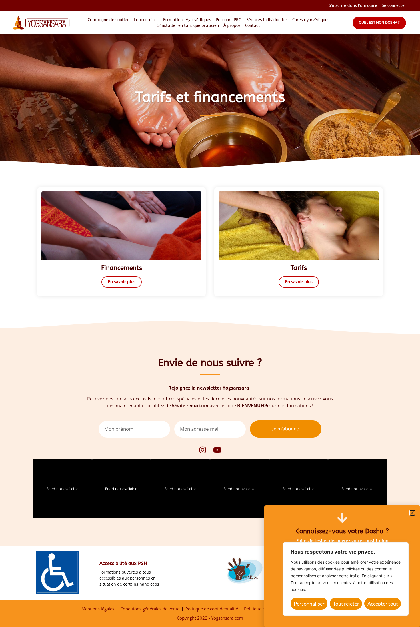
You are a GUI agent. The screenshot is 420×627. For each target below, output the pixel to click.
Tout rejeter (346, 603)
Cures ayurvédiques (310, 19)
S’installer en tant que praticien (188, 25)
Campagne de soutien (108, 19)
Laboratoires (146, 19)
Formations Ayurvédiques (187, 19)
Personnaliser (309, 603)
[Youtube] (217, 450)
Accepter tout (382, 603)
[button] (412, 513)
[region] (346, 579)
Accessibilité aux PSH (123, 563)
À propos (232, 25)
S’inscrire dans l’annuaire (353, 5)
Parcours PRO (229, 19)
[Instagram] (203, 450)
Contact (252, 25)
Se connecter (394, 5)
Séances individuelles (267, 19)
